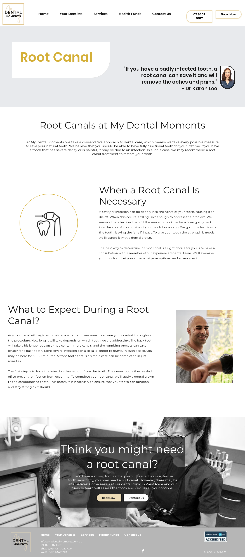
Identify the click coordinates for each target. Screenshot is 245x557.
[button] (100, 14)
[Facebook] (143, 551)
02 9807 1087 (53, 545)
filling (144, 217)
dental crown (141, 237)
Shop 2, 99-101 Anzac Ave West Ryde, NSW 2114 (56, 550)
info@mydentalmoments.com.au (61, 541)
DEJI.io (221, 551)
